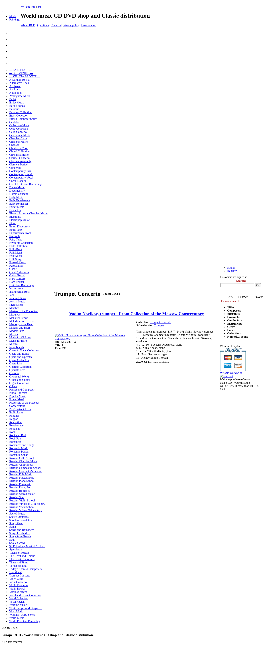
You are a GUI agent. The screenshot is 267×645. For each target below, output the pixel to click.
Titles (230, 307)
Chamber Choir (18, 138)
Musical (13, 343)
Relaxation (15, 422)
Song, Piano (16, 523)
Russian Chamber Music (23, 461)
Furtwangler (16, 265)
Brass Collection (18, 115)
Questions (43, 25)
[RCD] (2, 10)
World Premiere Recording (24, 621)
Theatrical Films (18, 562)
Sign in (231, 267)
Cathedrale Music (19, 125)
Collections (234, 333)
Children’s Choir (18, 148)
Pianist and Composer (21, 389)
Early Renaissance (19, 200)
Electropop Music (19, 219)
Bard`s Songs (17, 105)
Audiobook (15, 92)
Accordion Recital (19, 79)
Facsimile (14, 236)
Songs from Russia (20, 536)
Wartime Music (18, 604)
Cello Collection (18, 128)
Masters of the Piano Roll (23, 311)
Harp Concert (17, 278)
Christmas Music (19, 154)
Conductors (234, 320)
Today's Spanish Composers (25, 569)
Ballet (12, 99)
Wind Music (16, 611)
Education (15, 210)
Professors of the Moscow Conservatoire (24, 404)
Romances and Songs (21, 445)
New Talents (16, 347)
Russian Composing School (25, 467)
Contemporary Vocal (21, 177)
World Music (16, 617)
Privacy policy (71, 25)
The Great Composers (22, 559)
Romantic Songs (18, 454)
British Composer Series (23, 118)
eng (28, 6)
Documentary (17, 190)
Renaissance (16, 425)
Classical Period (18, 164)
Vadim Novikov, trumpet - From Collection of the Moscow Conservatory (136, 313)
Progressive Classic (20, 409)
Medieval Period (18, 317)
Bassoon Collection (20, 112)
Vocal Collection (18, 598)
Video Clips (16, 578)
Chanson (14, 144)
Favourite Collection (21, 242)
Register (232, 270)
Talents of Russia (19, 552)
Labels (231, 330)
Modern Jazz (16, 330)
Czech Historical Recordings (25, 184)
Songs (12, 526)
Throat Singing (18, 565)
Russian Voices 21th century (25, 510)
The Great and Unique (22, 555)
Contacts (56, 25)
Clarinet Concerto (19, 157)
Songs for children (19, 533)
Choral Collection (19, 151)
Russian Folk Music (20, 474)
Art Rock (14, 89)
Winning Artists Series (22, 614)
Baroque (14, 109)
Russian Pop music (20, 484)
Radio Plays (16, 412)
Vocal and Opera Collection (25, 595)
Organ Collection (19, 383)
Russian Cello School (21, 458)
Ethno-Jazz (15, 229)
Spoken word (17, 542)
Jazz (11, 294)
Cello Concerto (18, 131)
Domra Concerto (19, 193)
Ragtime (14, 415)
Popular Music (17, 396)
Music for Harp (18, 340)
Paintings (14, 19)
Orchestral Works (19, 376)
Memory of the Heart (21, 324)
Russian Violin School (22, 500)
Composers (234, 310)
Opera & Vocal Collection (24, 350)
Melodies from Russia (21, 321)
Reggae (13, 418)
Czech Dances (17, 180)
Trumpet (159, 325)
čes (22, 6)
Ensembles (233, 317)
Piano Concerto (18, 392)
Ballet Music (16, 102)
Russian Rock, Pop (20, 487)
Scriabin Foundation (21, 520)
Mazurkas (15, 314)
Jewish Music (17, 301)
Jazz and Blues (17, 298)
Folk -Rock (15, 249)
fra (33, 6)
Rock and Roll (17, 435)
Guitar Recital (17, 275)
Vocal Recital (17, 601)
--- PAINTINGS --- (20, 69)
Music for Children (20, 337)
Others (13, 386)
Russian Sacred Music (22, 493)
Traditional (15, 572)
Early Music (16, 197)
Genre (231, 326)
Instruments (234, 323)
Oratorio (14, 373)
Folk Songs (15, 259)
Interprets (233, 313)
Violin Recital (17, 588)
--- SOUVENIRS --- (21, 73)
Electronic (15, 216)
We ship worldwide (231, 372)
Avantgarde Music (19, 96)
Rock (12, 432)
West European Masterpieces (25, 608)
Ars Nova (15, 86)
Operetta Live (17, 370)
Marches (14, 308)
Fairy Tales (15, 239)
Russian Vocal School (21, 507)
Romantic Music (18, 448)
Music (12, 16)
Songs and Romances (21, 529)
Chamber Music (18, 141)
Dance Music (17, 187)
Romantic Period (19, 451)
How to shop (88, 25)
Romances (15, 441)
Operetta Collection (20, 366)
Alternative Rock (19, 82)
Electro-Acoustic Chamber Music (28, 213)
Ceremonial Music (19, 135)
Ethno (12, 223)
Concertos (15, 167)
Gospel (13, 268)
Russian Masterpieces (21, 477)
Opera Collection (19, 360)
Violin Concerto (18, 585)
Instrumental (16, 288)
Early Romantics (18, 203)
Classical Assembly (20, 161)
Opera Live (15, 363)
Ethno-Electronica (19, 226)
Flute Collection (18, 246)
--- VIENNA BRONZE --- (24, 76)
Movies (13, 334)
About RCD (28, 25)
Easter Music (16, 206)
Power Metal (16, 399)
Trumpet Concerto (19, 575)
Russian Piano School (21, 480)
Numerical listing (237, 336)
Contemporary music (21, 174)
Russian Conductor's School (25, 471)
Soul (12, 539)
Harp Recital (16, 281)
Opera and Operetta (20, 356)
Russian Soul (16, 497)
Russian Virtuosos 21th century (27, 503)
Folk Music (15, 255)
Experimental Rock (20, 233)
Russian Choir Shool (21, 464)
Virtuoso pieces (18, 591)
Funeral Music (17, 262)
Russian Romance (19, 490)
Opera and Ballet (19, 353)
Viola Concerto (18, 582)
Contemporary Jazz (20, 171)
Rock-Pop (15, 438)
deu (39, 6)
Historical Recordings (21, 285)
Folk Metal (15, 252)
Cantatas (14, 122)
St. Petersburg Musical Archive (27, 546)
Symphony (15, 549)
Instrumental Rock (19, 291)
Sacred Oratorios (19, 516)
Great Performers (19, 272)
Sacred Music (17, 513)
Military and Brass (19, 327)
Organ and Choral (19, 379)
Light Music (16, 304)
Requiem (14, 428)
